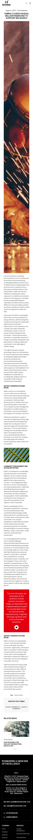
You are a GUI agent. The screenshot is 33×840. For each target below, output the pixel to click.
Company (5, 832)
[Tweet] (16, 627)
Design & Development (20, 830)
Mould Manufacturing (22, 834)
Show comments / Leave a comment (16, 707)
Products (4, 838)
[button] (30, 3)
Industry (21, 695)
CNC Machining (21, 837)
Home (4, 829)
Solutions (5, 835)
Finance (16, 695)
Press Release (22, 10)
